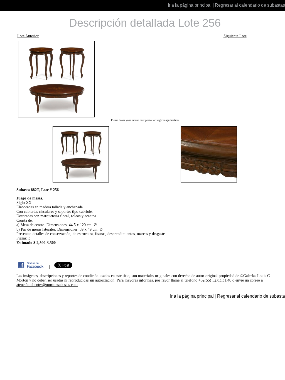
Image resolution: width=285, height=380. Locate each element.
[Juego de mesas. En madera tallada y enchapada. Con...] (144, 79)
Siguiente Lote (235, 36)
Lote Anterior (28, 36)
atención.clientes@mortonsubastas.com (47, 285)
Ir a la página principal (190, 5)
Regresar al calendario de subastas (250, 5)
